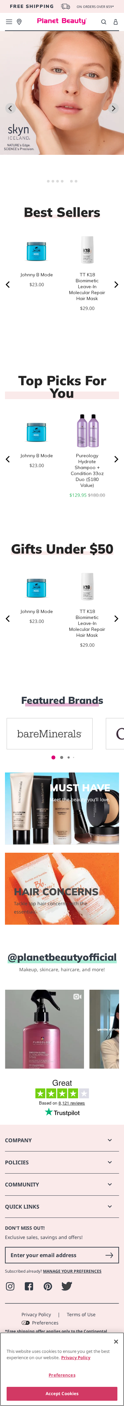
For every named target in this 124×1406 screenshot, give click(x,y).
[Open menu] (9, 22)
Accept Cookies (62, 1393)
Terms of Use (81, 1314)
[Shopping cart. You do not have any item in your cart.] (115, 22)
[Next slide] (113, 108)
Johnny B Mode (37, 275)
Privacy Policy (36, 1314)
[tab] (48, 181)
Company (18, 1140)
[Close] (116, 1341)
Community (22, 1184)
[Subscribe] (109, 1255)
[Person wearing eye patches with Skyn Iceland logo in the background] (62, 151)
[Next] (115, 284)
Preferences (45, 1323)
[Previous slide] (10, 108)
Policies (17, 1162)
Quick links (22, 1206)
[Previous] (8, 284)
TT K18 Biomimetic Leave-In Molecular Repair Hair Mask (87, 286)
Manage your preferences (72, 1271)
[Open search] (103, 21)
